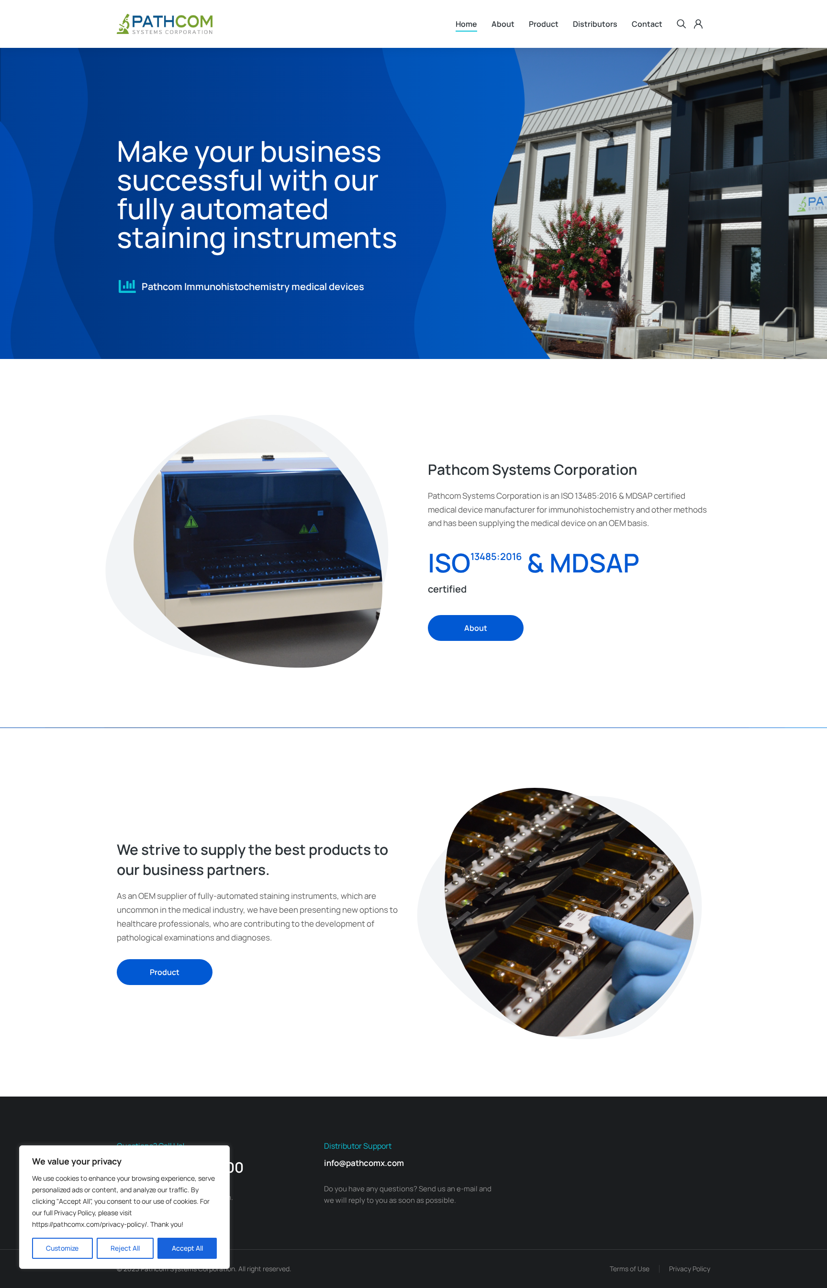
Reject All (125, 1248)
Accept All (187, 1248)
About (475, 628)
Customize (62, 1248)
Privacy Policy (689, 1268)
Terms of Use (629, 1268)
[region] (124, 1207)
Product (164, 972)
